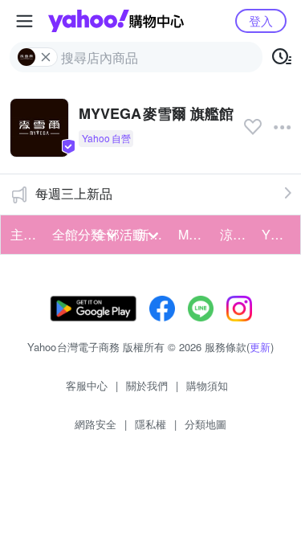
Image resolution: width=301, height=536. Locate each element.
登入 (261, 20)
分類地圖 (205, 424)
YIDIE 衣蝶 (278, 234)
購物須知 (207, 385)
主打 (23, 234)
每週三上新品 (73, 193)
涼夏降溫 (236, 234)
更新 (260, 346)
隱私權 (150, 424)
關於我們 (147, 385)
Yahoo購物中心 (116, 21)
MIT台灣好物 (194, 234)
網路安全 (95, 424)
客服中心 (87, 385)
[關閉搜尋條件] (46, 57)
